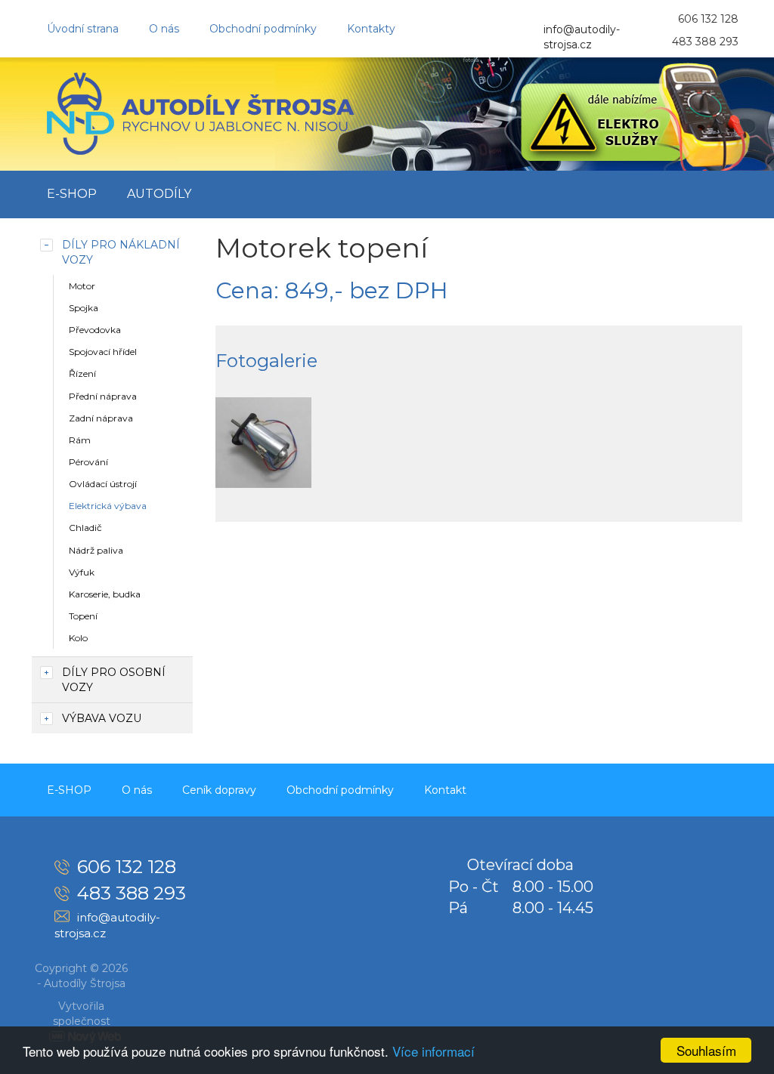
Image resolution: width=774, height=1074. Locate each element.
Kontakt (445, 790)
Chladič (85, 527)
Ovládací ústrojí (103, 483)
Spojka (83, 307)
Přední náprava (103, 396)
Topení (83, 616)
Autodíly (159, 194)
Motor (82, 286)
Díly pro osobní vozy (114, 679)
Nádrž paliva (96, 550)
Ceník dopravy (219, 790)
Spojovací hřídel (103, 351)
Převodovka (95, 329)
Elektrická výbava (108, 505)
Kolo (78, 637)
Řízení (82, 373)
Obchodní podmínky (263, 28)
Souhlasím (706, 1050)
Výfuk (81, 572)
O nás (164, 28)
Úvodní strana (83, 28)
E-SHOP (72, 194)
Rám (80, 440)
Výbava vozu (101, 718)
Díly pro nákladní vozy (121, 252)
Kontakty (371, 28)
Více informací (433, 1051)
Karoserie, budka (105, 594)
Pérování (88, 462)
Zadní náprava (101, 418)
